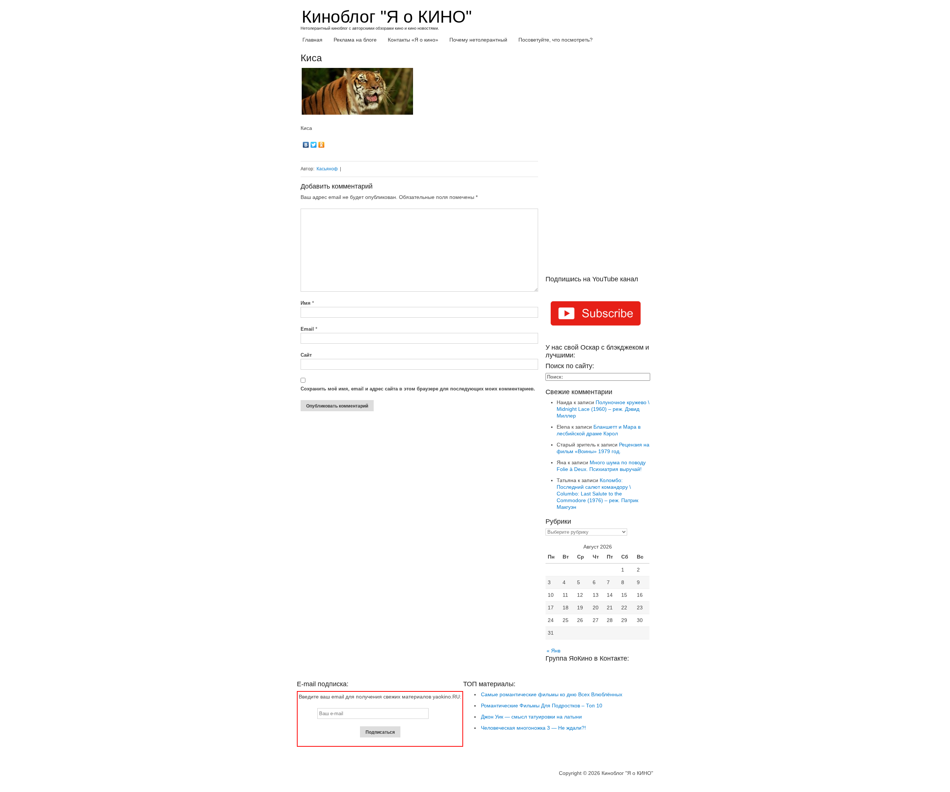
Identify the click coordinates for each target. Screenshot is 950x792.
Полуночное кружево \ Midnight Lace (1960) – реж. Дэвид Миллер (603, 409)
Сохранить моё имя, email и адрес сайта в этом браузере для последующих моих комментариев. (418, 389)
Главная (312, 40)
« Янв (553, 651)
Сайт (306, 355)
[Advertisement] (597, 164)
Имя (307, 303)
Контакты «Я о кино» (413, 40)
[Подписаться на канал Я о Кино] (597, 315)
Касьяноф (327, 168)
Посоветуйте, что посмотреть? (555, 40)
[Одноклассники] (321, 145)
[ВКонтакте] (306, 145)
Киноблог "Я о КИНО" (387, 16)
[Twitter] (314, 145)
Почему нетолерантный (478, 40)
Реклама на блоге (355, 40)
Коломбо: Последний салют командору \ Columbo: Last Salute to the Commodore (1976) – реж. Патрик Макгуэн (597, 493)
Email (309, 329)
